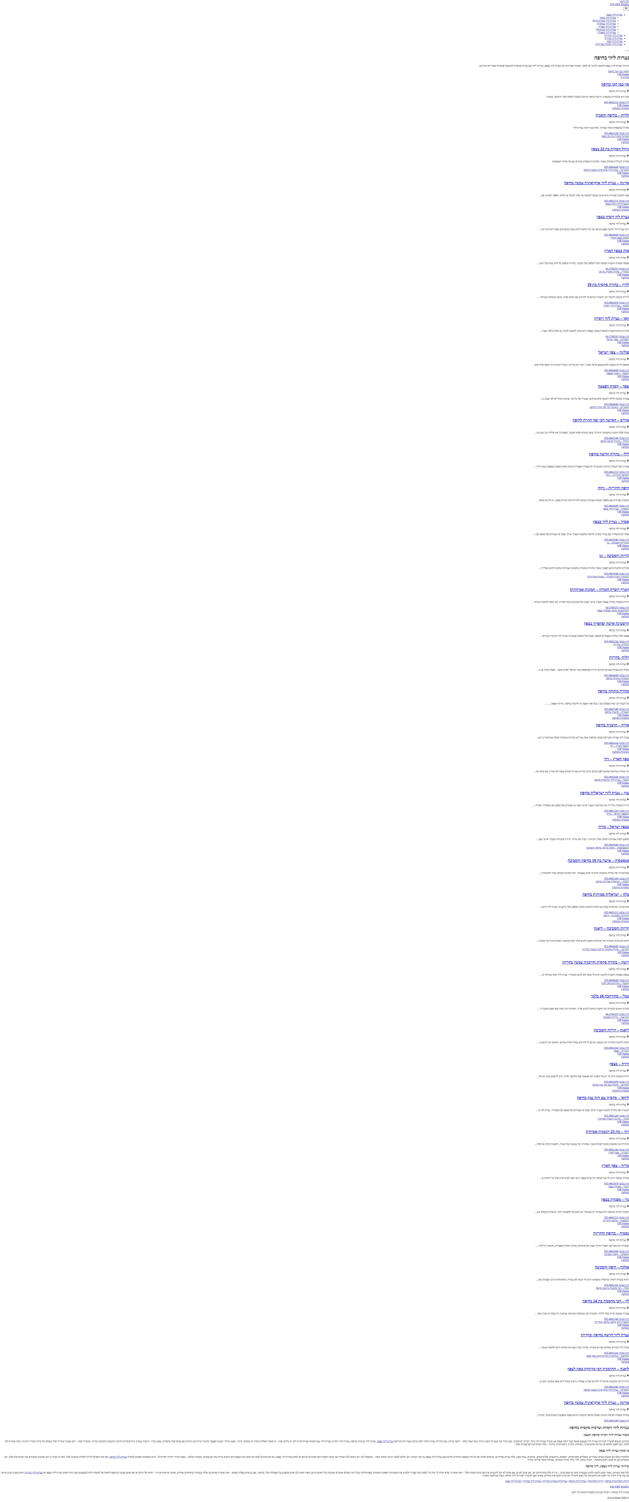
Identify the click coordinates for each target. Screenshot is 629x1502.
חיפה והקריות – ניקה (613, 488)
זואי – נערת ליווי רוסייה (611, 318)
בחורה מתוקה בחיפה (613, 691)
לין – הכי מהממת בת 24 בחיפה (605, 1301)
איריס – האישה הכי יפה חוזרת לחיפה (601, 420)
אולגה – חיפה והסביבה (612, 1267)
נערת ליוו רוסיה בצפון (613, 217)
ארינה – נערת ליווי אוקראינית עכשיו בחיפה (596, 183)
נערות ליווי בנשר (608, 17)
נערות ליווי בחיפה (118, 1456)
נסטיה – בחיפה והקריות (611, 1233)
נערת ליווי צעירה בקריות (555, 1481)
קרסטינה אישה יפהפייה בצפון (606, 623)
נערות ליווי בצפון (614, 14)
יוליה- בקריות (619, 657)
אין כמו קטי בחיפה (615, 84)
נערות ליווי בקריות (613, 35)
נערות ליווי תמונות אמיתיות (609, 44)
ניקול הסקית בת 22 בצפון (610, 149)
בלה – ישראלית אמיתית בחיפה (605, 894)
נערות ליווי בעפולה (607, 32)
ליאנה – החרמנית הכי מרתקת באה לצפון (598, 1369)
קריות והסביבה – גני (614, 555)
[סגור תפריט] (626, 8)
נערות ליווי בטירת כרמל (604, 20)
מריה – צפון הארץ (615, 1165)
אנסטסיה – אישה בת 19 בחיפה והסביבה (598, 860)
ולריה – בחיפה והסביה (612, 115)
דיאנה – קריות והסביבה (611, 1030)
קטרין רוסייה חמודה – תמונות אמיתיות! (599, 589)
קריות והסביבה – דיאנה (611, 928)
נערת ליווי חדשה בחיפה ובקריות (605, 1335)
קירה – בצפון (619, 1064)
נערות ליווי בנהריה (613, 38)
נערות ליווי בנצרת (607, 26)
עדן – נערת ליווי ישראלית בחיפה (604, 793)
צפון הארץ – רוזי (616, 759)
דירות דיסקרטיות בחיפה (617, 1481)
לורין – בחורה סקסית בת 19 (608, 284)
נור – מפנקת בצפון (615, 1199)
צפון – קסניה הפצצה (613, 386)
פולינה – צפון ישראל (613, 352)
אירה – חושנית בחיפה (612, 725)
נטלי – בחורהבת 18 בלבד (610, 996)
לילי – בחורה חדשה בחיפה (609, 454)
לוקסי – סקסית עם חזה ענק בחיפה (603, 1098)
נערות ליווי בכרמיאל (606, 29)
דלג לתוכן (624, 1)
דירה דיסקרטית (595, 1481)
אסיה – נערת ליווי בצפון (611, 522)
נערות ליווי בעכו (614, 41)
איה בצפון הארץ (616, 251)
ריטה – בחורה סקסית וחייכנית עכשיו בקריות (595, 962)
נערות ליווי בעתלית (606, 23)
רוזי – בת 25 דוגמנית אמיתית (607, 1131)
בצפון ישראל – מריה (613, 827)
